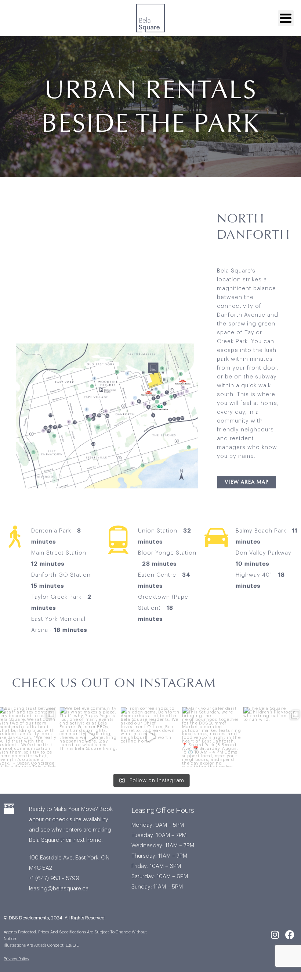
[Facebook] (290, 935)
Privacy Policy (16, 959)
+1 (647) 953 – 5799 (54, 878)
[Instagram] (275, 935)
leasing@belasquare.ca (59, 888)
